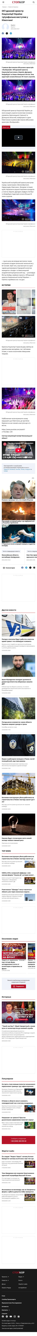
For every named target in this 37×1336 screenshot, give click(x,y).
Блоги (20, 1280)
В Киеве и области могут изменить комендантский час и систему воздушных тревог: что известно (17, 1103)
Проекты (4, 1277)
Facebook (12, 469)
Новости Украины (13, 7)
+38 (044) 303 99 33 (18, 1141)
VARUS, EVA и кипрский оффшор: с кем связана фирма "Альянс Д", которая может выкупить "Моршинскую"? (18, 875)
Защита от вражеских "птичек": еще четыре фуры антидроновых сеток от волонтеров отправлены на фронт (14, 964)
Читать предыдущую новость (11, 551)
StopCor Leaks (8, 1151)
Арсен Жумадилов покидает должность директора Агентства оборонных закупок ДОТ (17, 682)
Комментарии (10, 568)
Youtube (17, 469)
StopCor (13, 25)
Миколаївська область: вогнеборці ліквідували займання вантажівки (10, 557)
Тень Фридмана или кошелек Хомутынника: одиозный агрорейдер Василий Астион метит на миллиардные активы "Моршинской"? (18, 1176)
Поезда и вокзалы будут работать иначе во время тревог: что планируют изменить (18, 640)
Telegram (6, 469)
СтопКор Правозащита (9, 1299)
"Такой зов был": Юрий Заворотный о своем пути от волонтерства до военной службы (18, 1027)
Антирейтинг (22, 1288)
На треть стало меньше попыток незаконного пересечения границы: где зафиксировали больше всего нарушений (18, 1086)
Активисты (5, 1306)
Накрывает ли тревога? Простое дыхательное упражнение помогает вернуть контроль (18, 1120)
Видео (20, 1277)
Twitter (22, 469)
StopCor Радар (6, 1288)
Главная (4, 7)
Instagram (28, 469)
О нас (3, 1296)
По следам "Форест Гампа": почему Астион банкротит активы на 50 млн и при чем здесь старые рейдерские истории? (18, 1158)
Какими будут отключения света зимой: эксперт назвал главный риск (17, 839)
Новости (4, 1280)
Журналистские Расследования (12, 1303)
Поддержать (20, 986)
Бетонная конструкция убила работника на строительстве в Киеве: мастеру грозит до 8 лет (18, 799)
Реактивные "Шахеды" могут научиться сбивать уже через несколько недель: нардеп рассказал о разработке (17, 892)
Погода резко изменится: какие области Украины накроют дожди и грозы (17, 723)
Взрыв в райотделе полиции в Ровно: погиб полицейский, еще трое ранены (18, 760)
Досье (4, 1284)
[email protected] (18, 1328)
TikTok (5, 471)
